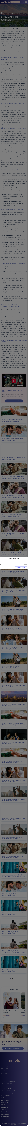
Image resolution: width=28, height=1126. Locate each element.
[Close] (26, 558)
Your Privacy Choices (21, 567)
